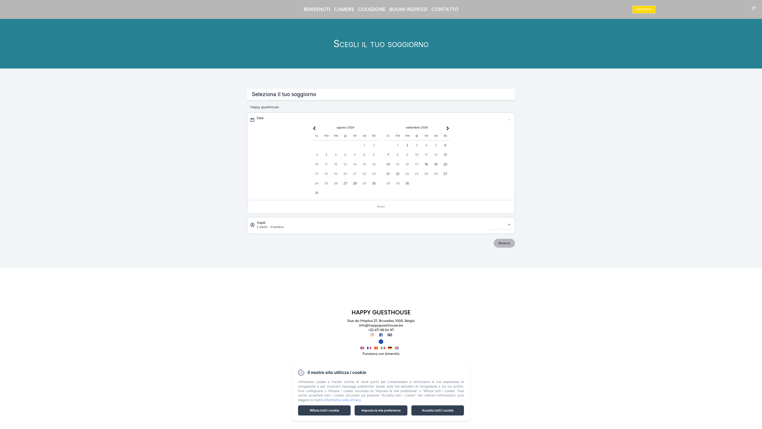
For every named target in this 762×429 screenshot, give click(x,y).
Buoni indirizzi (408, 9)
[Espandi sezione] (509, 224)
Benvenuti (317, 9)
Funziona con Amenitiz (381, 354)
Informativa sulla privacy (342, 400)
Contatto (444, 9)
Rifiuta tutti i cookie (324, 410)
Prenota (644, 9)
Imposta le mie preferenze (381, 410)
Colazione (371, 9)
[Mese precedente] (314, 128)
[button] (364, 145)
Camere (344, 9)
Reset (381, 206)
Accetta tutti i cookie (437, 410)
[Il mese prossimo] (447, 128)
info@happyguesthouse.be (381, 325)
